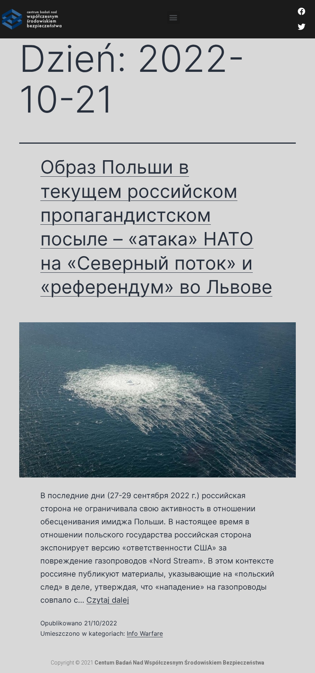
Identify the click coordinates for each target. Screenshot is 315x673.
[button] (173, 17)
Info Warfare (145, 633)
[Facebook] (301, 11)
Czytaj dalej (107, 600)
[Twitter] (301, 27)
